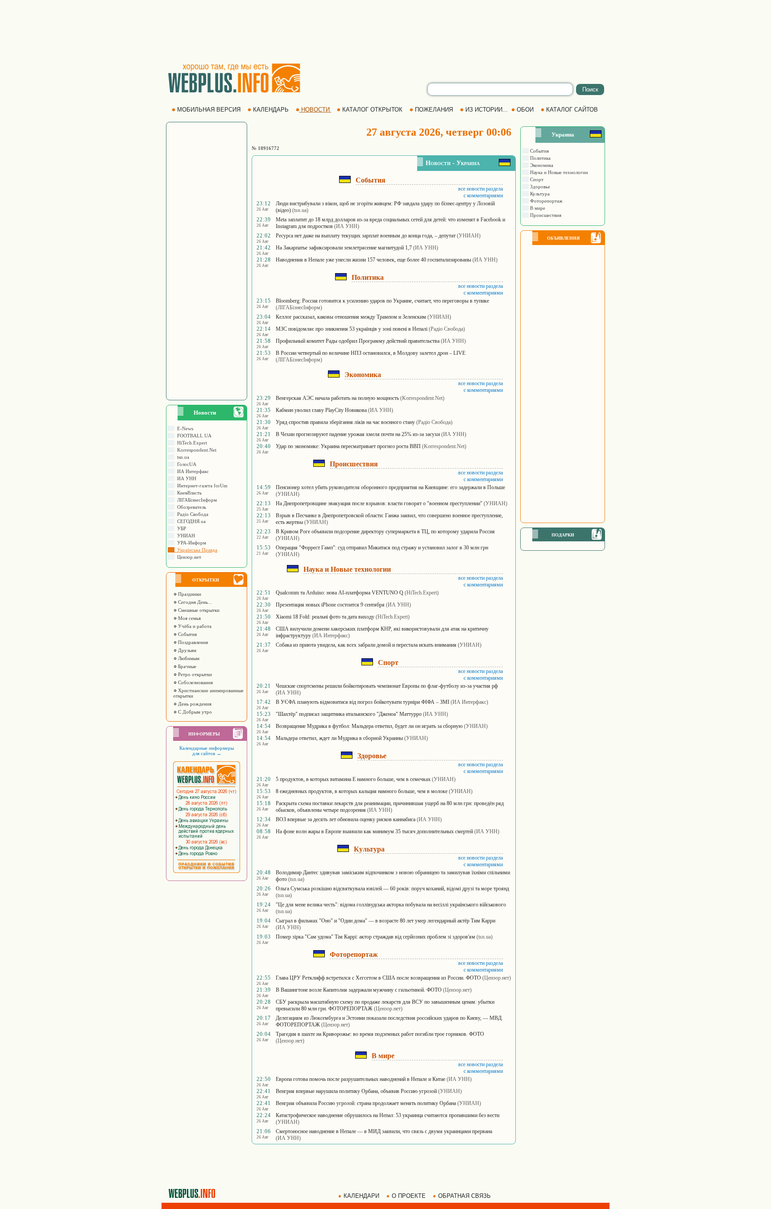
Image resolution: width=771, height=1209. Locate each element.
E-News (183, 428)
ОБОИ (525, 109)
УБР (180, 528)
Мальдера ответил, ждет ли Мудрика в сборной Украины (339, 738)
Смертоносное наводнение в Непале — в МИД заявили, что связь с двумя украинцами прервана (384, 1131)
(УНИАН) (469, 236)
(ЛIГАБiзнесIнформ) (299, 307)
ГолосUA (185, 464)
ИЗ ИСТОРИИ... (487, 109)
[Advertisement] (385, 31)
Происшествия (545, 215)
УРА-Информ (190, 542)
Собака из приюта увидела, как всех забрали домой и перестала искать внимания (366, 645)
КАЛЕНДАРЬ (270, 109)
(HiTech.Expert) (422, 593)
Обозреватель (190, 507)
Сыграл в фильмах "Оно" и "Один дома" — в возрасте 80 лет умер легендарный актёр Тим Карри (385, 921)
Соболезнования (195, 682)
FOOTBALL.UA (192, 435)
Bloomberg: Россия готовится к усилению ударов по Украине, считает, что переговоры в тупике (382, 301)
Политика (540, 158)
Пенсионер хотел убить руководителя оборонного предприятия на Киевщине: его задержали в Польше (390, 487)
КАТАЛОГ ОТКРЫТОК (372, 109)
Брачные (186, 666)
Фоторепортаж (546, 201)
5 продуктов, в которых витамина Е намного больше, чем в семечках (353, 779)
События (187, 634)
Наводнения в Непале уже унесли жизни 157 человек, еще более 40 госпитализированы (373, 260)
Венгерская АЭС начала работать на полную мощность (337, 398)
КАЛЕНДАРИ (361, 1195)
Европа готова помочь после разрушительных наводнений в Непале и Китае (360, 1079)
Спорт (536, 179)
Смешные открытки (198, 610)
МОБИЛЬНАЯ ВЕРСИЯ (208, 109)
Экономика (541, 165)
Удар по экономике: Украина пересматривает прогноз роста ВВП (348, 446)
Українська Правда (195, 550)
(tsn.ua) (300, 210)
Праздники (189, 594)
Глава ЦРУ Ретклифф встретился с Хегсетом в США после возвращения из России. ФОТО (378, 978)
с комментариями (483, 195)
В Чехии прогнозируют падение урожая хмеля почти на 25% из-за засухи (358, 434)
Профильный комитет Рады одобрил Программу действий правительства (357, 341)
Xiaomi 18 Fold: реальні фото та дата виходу (325, 617)
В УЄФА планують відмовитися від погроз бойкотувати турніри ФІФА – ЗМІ (362, 702)
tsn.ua (181, 457)
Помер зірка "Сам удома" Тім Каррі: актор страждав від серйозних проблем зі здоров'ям (375, 937)
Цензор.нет (187, 557)
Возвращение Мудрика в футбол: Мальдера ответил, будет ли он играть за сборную (369, 726)
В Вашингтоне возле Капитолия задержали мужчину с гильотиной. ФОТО (359, 990)
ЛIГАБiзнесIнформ (195, 500)
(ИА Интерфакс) (331, 635)
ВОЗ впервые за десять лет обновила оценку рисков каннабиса (345, 819)
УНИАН (184, 535)
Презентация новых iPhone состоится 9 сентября (330, 605)
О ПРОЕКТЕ (408, 1195)
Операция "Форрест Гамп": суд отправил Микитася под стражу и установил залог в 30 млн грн (382, 547)
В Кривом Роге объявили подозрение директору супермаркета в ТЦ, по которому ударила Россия (385, 531)
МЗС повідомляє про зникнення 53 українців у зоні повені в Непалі (351, 329)
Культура (539, 193)
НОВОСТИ (315, 109)
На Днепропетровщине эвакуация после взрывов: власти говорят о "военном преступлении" (379, 503)
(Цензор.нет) (496, 978)
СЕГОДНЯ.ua (190, 521)
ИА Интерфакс (191, 471)
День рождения (194, 703)
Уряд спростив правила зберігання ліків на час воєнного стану (345, 422)
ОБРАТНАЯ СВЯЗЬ (464, 1195)
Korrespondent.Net (195, 450)
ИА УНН (185, 478)
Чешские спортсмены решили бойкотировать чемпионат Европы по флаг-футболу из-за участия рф (387, 686)
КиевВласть (188, 492)
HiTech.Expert (190, 442)
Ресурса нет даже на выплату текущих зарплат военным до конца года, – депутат (366, 236)
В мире (537, 208)
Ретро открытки (194, 674)
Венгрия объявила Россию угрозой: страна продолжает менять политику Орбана (366, 1103)
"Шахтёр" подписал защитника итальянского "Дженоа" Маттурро (349, 714)
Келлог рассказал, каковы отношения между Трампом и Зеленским (351, 317)
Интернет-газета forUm (201, 485)
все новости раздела (480, 189)
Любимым (188, 658)
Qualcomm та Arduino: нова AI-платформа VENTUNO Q (339, 593)
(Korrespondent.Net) (422, 398)
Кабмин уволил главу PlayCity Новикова (321, 410)
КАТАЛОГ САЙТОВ (572, 109)
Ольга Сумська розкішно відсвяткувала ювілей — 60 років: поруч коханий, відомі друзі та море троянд (392, 888)
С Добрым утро (194, 712)
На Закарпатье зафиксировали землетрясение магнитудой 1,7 (344, 248)
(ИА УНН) (346, 226)
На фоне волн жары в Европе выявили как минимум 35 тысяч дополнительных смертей (374, 831)
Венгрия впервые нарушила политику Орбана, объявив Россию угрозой (356, 1091)
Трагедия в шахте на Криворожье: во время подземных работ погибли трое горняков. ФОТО (380, 1034)
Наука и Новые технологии (558, 172)
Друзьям (186, 650)
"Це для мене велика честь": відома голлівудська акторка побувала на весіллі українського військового (391, 905)
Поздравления (192, 642)
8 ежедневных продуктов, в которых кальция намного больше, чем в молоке (362, 791)
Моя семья (189, 618)
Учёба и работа (194, 626)
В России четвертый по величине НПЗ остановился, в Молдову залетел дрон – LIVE (370, 353)
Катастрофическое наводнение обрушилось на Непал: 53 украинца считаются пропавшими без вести (387, 1115)
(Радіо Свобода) (447, 329)
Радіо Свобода (191, 514)
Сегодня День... (194, 602)
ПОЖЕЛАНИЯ (434, 109)
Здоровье (539, 186)
